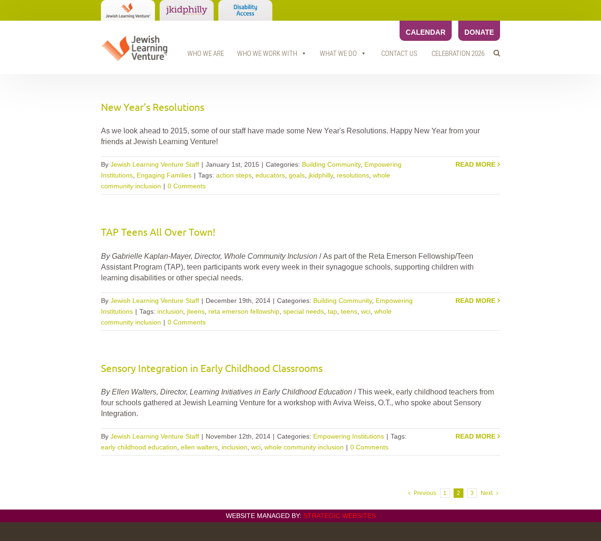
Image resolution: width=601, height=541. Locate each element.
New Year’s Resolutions (152, 106)
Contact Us (399, 53)
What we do (338, 53)
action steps (234, 175)
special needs (303, 311)
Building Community (331, 164)
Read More (475, 164)
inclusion (170, 311)
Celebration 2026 (458, 53)
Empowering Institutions (348, 436)
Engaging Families (164, 175)
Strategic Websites (339, 515)
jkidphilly (320, 175)
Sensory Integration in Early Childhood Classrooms (212, 368)
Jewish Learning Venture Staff (154, 164)
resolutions (353, 175)
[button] (496, 53)
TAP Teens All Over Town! (158, 231)
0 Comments (187, 186)
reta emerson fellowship (243, 311)
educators (270, 175)
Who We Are (205, 53)
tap (332, 311)
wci (365, 311)
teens (349, 311)
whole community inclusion (304, 447)
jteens (196, 311)
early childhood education (139, 447)
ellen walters (199, 447)
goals (297, 175)
